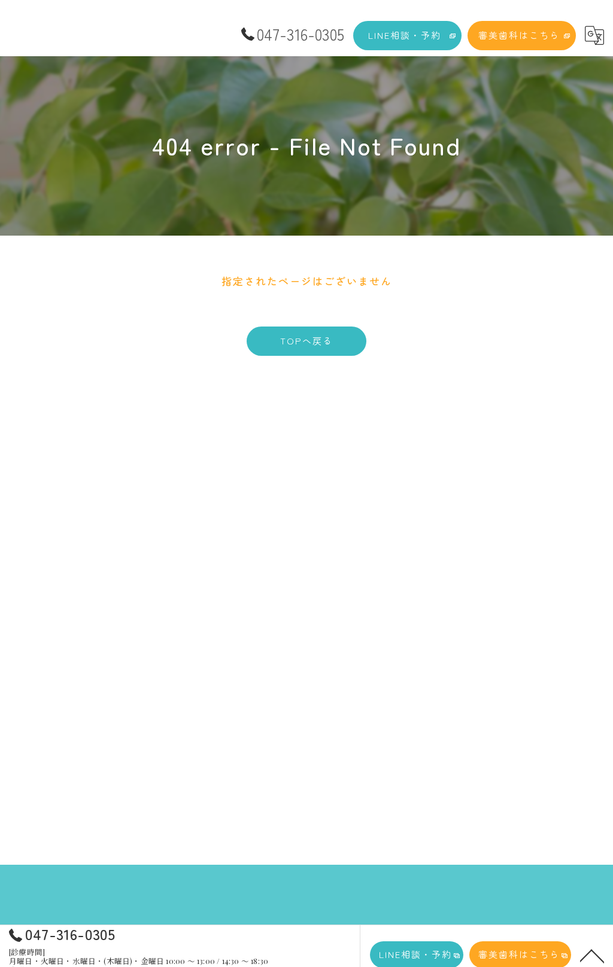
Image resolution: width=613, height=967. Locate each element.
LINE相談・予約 (404, 35)
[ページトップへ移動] (592, 955)
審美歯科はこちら (519, 35)
